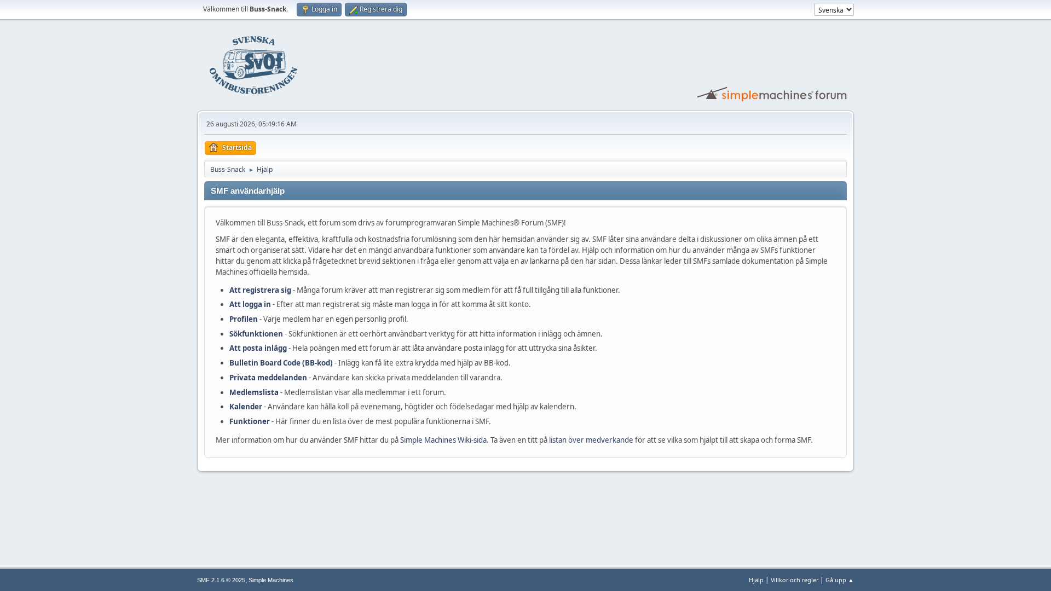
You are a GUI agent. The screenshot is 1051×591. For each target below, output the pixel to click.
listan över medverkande (591, 440)
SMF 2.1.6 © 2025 (221, 580)
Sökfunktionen (256, 334)
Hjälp (756, 580)
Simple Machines (271, 580)
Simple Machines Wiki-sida (443, 440)
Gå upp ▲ (839, 580)
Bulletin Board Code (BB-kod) (281, 363)
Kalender (245, 407)
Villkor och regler (794, 580)
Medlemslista (254, 392)
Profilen (243, 319)
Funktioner (249, 421)
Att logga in (250, 304)
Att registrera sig (260, 290)
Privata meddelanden (268, 378)
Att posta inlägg (258, 348)
